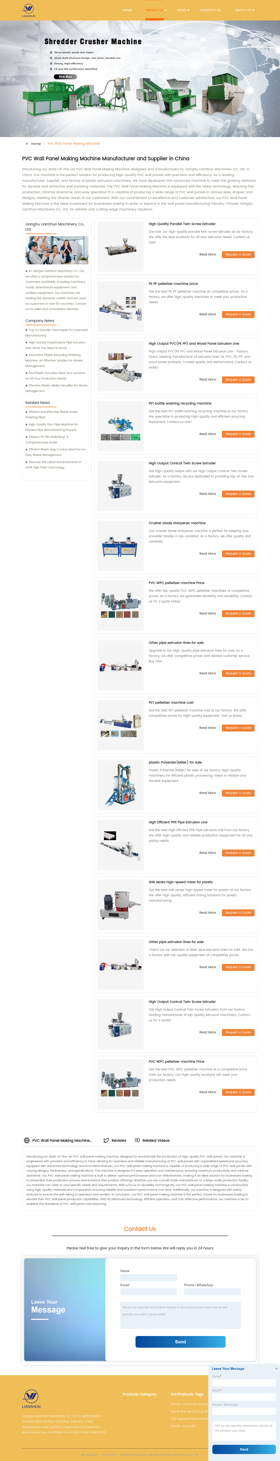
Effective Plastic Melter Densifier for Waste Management (56, 388)
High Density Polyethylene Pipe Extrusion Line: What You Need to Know (55, 345)
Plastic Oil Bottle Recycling (192, 1404)
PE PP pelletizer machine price (173, 283)
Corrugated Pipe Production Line (193, 1418)
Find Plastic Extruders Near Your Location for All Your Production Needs (55, 376)
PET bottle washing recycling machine (180, 403)
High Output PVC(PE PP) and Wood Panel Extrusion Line (194, 343)
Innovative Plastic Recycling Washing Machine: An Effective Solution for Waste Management (54, 360)
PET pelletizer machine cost (171, 702)
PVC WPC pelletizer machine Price (176, 583)
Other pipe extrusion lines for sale (176, 642)
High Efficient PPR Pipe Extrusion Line (178, 822)
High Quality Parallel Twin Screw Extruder (182, 224)
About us (243, 10)
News (181, 10)
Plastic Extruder (183, 1426)
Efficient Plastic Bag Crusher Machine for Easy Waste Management (55, 452)
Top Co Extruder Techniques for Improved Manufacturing (56, 333)
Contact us (210, 10)
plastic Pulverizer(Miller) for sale (175, 762)
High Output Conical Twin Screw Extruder (182, 463)
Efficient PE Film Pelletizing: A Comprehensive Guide (46, 440)
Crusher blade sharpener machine (177, 523)
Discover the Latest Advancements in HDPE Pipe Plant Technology (53, 465)
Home (127, 10)
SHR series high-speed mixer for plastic (181, 882)
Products (154, 10)
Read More (207, 254)
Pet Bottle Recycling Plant (192, 1411)
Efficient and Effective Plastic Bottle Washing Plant (51, 415)
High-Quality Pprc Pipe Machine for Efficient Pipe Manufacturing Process (51, 427)
